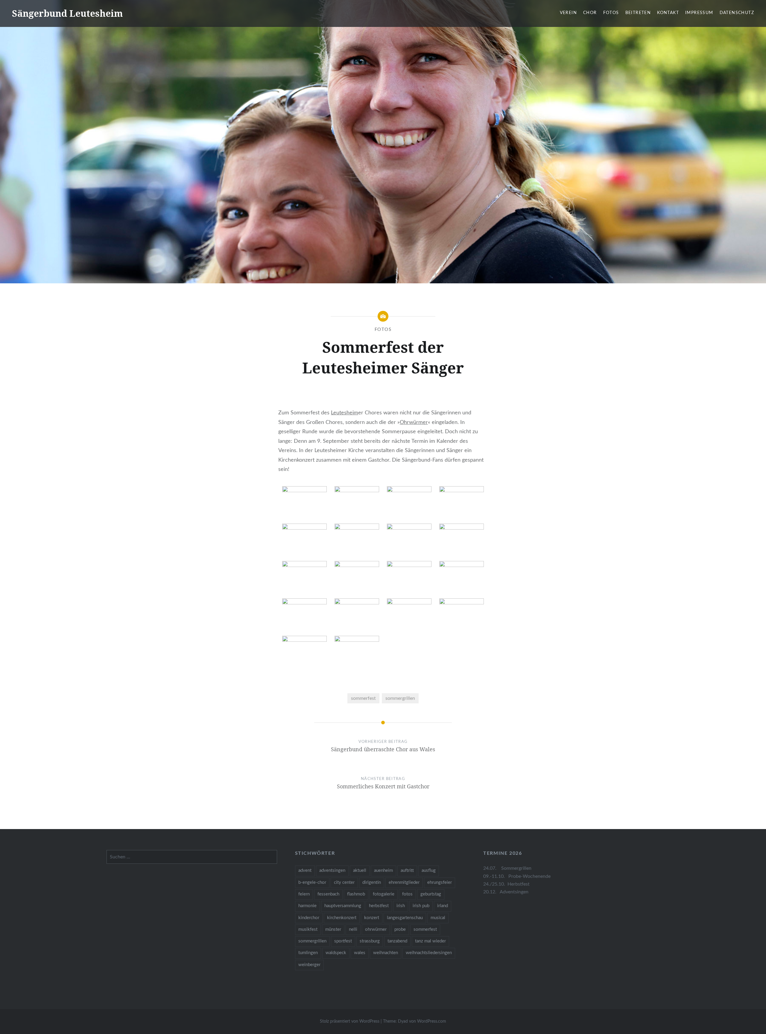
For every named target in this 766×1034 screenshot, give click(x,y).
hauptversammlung (342, 906)
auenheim (383, 870)
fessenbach (328, 894)
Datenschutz (737, 13)
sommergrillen (400, 698)
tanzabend (397, 941)
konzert (371, 918)
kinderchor (308, 918)
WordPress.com (431, 1021)
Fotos (611, 13)
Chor (590, 13)
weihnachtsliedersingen (429, 953)
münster (333, 929)
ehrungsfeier (439, 882)
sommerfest (363, 698)
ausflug (429, 870)
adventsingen (332, 870)
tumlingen (308, 953)
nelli (353, 929)
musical (438, 918)
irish (400, 906)
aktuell (359, 870)
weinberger (309, 964)
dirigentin (371, 882)
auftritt (407, 870)
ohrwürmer (376, 929)
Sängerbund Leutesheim (67, 13)
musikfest (307, 929)
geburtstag (430, 894)
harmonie (307, 906)
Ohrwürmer (414, 422)
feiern (304, 894)
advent (304, 870)
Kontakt (668, 13)
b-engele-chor (312, 882)
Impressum (699, 13)
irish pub (421, 906)
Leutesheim (344, 413)
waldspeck (336, 953)
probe (400, 929)
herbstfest (379, 906)
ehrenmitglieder (404, 882)
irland (442, 906)
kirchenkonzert (341, 918)
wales (359, 953)
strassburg (370, 941)
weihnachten (385, 953)
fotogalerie (383, 894)
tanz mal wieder (430, 941)
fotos (407, 894)
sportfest (343, 941)
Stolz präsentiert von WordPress (349, 1021)
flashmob (356, 894)
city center (344, 882)
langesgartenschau (405, 918)
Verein (568, 13)
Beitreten (638, 13)
